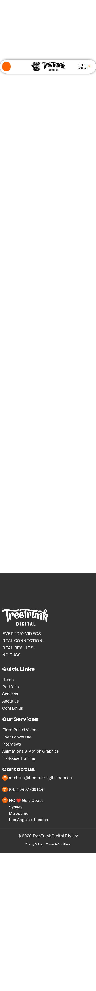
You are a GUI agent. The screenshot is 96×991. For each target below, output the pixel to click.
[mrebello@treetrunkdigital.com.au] (5, 778)
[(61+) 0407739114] (5, 789)
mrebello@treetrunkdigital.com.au (40, 778)
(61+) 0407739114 (26, 789)
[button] (6, 67)
